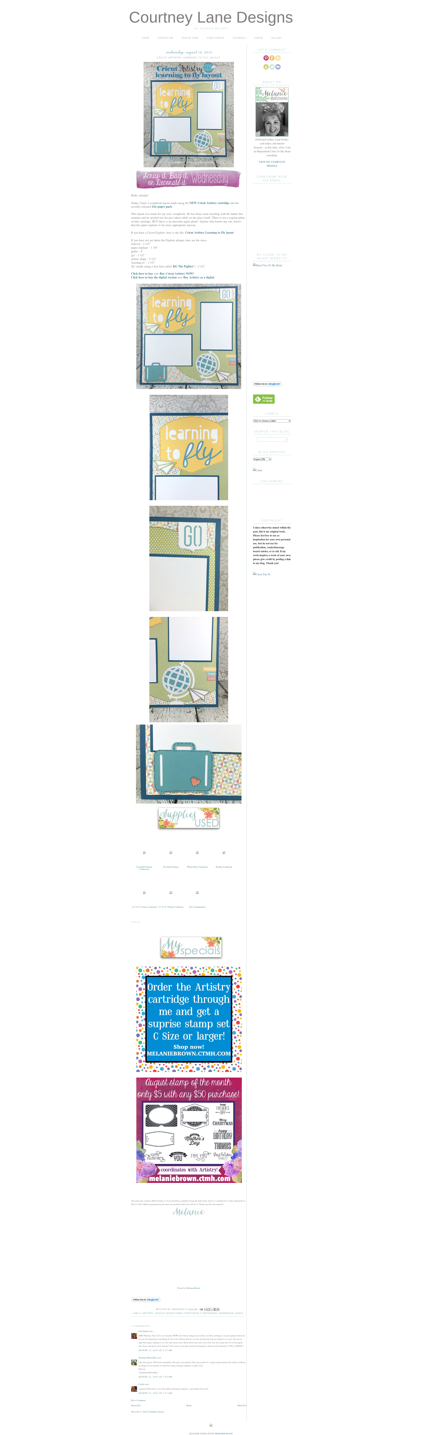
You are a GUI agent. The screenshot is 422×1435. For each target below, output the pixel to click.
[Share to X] (211, 1309)
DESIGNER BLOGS (224, 1433)
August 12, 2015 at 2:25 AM (155, 1350)
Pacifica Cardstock (224, 866)
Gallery (276, 38)
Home (145, 38)
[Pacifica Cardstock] (224, 853)
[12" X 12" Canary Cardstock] (144, 893)
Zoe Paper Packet (171, 866)
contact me (165, 38)
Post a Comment (138, 1400)
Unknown (178, 1309)
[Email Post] (201, 1309)
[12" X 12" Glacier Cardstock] (171, 893)
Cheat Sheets (215, 38)
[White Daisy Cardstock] (197, 853)
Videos (258, 38)
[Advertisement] (266, 323)
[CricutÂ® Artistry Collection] (144, 853)
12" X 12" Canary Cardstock (144, 906)
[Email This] (205, 1309)
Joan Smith (143, 1331)
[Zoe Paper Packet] (171, 853)
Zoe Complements (197, 906)
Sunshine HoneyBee (147, 1357)
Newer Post (136, 1405)
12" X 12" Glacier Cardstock (170, 906)
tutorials (239, 38)
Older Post (241, 1405)
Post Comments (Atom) (153, 1411)
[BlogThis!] (208, 1309)
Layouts (160, 1313)
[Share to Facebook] (215, 1309)
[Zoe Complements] (197, 893)
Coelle (141, 1384)
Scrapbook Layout (231, 1313)
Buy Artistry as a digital (199, 277)
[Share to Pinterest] (218, 1309)
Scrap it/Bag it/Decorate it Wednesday (191, 1313)
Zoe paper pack (162, 206)
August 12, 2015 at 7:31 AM (155, 1393)
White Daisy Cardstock (197, 866)
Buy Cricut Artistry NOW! (177, 273)
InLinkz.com (135, 922)
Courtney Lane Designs (211, 17)
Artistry (147, 1313)
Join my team (189, 38)
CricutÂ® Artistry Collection (144, 868)
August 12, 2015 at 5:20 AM (155, 1376)
